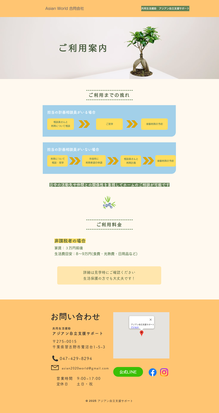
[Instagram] (164, 372)
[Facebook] (152, 372)
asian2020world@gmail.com (85, 368)
